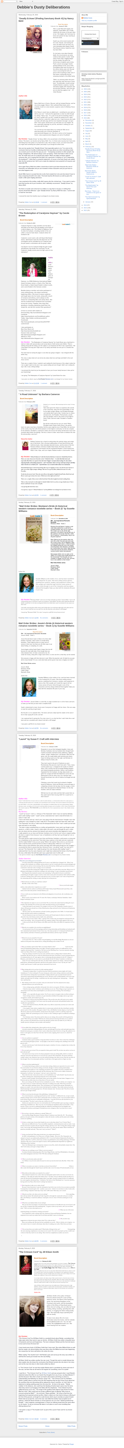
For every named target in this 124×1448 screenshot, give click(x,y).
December (88, 120)
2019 (85, 107)
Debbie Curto (88, 18)
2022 (85, 99)
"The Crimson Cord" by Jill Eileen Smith (39, 1252)
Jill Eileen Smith (46, 1373)
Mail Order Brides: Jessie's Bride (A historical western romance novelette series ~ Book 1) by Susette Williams (46, 624)
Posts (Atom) (51, 1432)
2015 (85, 118)
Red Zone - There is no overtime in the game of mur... (93, 192)
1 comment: (44, 202)
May (86, 138)
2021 (85, 102)
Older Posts (71, 1426)
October (88, 125)
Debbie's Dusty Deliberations (43, 7)
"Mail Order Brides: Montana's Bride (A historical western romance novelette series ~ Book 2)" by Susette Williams (46, 508)
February (88, 146)
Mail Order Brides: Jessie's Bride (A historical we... (90, 172)
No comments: (44, 618)
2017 (85, 113)
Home (47, 1426)
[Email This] (51, 202)
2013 (85, 208)
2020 (85, 105)
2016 (85, 115)
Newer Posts (23, 1426)
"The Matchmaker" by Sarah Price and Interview (91, 186)
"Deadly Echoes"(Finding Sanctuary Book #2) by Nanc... (92, 150)
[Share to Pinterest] (58, 202)
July (86, 133)
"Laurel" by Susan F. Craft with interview (39, 739)
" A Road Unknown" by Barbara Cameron (39, 394)
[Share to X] (55, 202)
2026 (85, 89)
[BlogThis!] (53, 202)
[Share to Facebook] (57, 202)
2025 (85, 91)
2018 (85, 110)
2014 (85, 205)
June (87, 136)
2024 (85, 94)
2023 (85, 97)
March (87, 144)
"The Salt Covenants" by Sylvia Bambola (92, 197)
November (88, 123)
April (86, 141)
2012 (85, 210)
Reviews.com (49, 379)
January (88, 202)
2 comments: (44, 1241)
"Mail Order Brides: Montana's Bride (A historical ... (91, 166)
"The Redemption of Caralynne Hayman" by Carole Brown (93, 156)
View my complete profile (89, 20)
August (87, 131)
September (89, 128)
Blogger (72, 1444)
